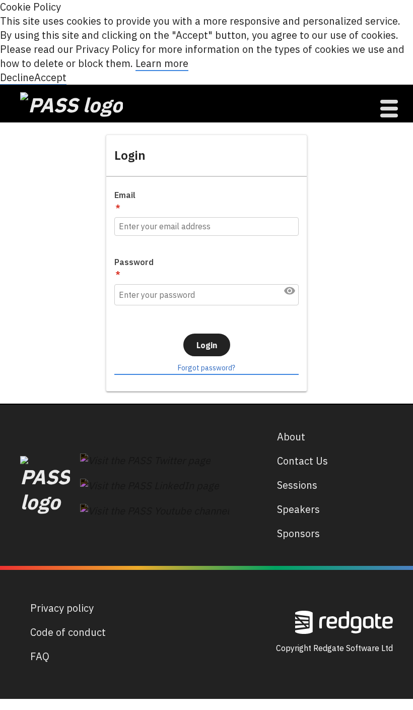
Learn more (161, 63)
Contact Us (302, 461)
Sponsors (298, 533)
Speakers (298, 509)
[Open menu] (389, 108)
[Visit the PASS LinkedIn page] (149, 484)
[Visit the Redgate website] (344, 621)
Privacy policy (62, 608)
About (291, 436)
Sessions (297, 485)
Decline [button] (17, 77)
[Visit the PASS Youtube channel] (154, 510)
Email (124, 195)
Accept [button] (50, 77)
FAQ (39, 656)
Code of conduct (68, 632)
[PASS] (45, 483)
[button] (290, 291)
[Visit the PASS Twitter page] (145, 459)
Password (134, 262)
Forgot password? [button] (206, 367)
